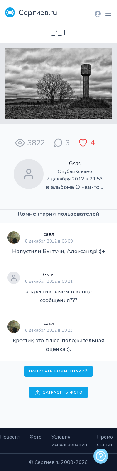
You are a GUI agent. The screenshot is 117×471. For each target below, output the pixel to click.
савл (48, 234)
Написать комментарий (58, 371)
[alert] (100, 456)
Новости (10, 437)
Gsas (75, 163)
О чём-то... (89, 187)
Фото (35, 437)
